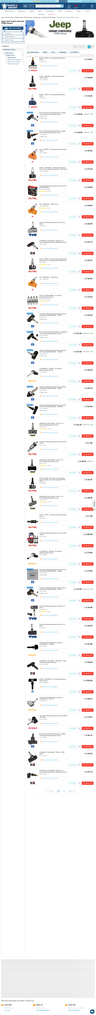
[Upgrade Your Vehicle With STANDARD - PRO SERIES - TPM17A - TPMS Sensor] (32, 759)
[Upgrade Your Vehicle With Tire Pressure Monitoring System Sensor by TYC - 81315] (32, 612)
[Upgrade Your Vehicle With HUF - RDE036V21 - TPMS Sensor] (32, 284)
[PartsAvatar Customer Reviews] (61, 1)
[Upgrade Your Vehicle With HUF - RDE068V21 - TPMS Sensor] (32, 211)
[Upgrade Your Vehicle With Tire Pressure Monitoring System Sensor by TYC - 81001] (32, 229)
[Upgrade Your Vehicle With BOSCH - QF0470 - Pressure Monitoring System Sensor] (32, 101)
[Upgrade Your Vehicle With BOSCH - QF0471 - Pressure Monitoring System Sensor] (32, 64)
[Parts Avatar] (11, 6)
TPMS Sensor (11, 57)
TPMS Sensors (10, 55)
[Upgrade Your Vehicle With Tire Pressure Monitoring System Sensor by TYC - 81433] (32, 631)
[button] (29, 6)
